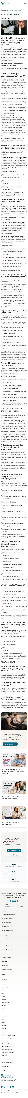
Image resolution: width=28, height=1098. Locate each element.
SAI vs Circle (4, 1055)
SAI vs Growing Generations (8, 1052)
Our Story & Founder (6, 957)
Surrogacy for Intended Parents (8, 914)
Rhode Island (4, 985)
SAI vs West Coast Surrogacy (8, 1046)
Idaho (3, 993)
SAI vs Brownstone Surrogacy (8, 1035)
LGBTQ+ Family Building (7, 918)
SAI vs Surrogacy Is (6, 1041)
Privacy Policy (15, 1092)
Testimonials (4, 961)
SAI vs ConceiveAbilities (7, 1049)
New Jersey (4, 1016)
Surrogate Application (6, 945)
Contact (3, 974)
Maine (3, 990)
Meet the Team (5, 965)
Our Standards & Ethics (7, 969)
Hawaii (3, 996)
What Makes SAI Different (15, 10)
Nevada (3, 1022)
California (4, 1028)
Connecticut (4, 1008)
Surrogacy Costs (5, 926)
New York (4, 1005)
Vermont (3, 982)
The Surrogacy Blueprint (7, 1062)
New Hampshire (5, 987)
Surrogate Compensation (7, 949)
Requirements (5, 941)
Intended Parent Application (8, 930)
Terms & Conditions (6, 1092)
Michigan (4, 1025)
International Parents (6, 922)
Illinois (3, 1011)
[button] (25, 3)
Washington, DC (5, 1002)
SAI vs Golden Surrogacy (7, 1038)
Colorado (4, 1019)
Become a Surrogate (6, 938)
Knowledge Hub (4, 10)
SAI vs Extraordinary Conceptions (9, 1043)
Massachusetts (5, 1013)
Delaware (4, 999)
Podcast (3, 1070)
